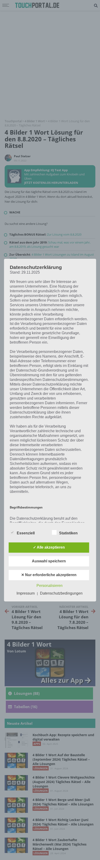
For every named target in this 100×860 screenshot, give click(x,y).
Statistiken (68, 533)
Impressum (26, 593)
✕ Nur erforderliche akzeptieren (49, 575)
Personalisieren (50, 586)
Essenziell (26, 533)
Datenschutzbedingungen (61, 593)
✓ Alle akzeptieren (49, 547)
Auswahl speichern (49, 561)
